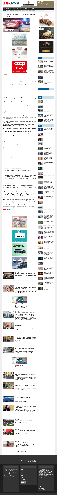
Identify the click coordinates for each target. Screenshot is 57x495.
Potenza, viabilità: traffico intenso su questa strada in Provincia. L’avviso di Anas (48, 106)
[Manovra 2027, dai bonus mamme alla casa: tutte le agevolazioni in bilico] (40, 62)
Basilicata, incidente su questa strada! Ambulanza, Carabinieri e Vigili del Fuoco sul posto (49, 134)
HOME (4, 8)
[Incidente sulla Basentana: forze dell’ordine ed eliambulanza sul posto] (40, 183)
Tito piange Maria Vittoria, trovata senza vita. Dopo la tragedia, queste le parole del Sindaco (48, 197)
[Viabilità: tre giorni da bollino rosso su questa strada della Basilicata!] (40, 207)
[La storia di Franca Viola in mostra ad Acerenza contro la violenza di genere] (8, 410)
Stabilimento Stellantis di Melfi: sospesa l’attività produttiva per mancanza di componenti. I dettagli (49, 227)
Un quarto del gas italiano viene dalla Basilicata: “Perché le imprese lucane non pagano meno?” (49, 101)
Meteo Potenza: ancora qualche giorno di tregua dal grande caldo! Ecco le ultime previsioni (49, 202)
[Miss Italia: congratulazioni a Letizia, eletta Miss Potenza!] (40, 144)
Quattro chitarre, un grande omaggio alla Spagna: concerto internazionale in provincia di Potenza (49, 111)
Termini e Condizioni (42, 479)
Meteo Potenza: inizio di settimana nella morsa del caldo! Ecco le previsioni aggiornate (49, 115)
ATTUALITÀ (7, 8)
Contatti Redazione (42, 484)
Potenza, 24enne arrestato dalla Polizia (22, 397)
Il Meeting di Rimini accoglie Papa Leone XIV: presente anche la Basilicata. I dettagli (48, 129)
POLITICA (11, 8)
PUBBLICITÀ (33, 8)
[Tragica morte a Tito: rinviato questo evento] (40, 238)
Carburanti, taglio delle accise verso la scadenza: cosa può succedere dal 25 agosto (49, 168)
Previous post (17, 451)
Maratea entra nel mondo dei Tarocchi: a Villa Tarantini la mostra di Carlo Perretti (49, 158)
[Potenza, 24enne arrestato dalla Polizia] (8, 401)
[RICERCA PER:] (49, 10)
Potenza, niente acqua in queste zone (21, 442)
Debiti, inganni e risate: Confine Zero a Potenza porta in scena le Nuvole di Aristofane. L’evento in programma (48, 258)
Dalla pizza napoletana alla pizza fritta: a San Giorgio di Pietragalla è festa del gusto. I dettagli (48, 248)
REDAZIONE (29, 8)
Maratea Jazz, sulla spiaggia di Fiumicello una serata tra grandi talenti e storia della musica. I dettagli (49, 120)
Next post (23, 451)
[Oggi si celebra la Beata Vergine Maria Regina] (40, 173)
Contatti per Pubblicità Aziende (44, 477)
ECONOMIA (14, 8)
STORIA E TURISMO (25, 8)
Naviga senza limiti (42, 486)
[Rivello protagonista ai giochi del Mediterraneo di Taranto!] (40, 149)
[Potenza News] (11, 3)
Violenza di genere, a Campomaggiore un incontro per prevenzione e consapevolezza (48, 288)
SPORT (17, 8)
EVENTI (20, 8)
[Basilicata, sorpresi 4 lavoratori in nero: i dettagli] (40, 164)
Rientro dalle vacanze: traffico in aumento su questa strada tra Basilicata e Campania (48, 153)
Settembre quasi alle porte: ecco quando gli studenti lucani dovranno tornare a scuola (49, 232)
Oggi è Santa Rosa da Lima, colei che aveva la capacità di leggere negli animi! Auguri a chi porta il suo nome (49, 139)
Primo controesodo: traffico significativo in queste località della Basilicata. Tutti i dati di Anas (49, 77)
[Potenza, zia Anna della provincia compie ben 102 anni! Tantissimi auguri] (8, 328)
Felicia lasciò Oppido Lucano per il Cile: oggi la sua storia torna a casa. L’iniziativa (48, 211)
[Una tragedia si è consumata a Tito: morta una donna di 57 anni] (40, 274)
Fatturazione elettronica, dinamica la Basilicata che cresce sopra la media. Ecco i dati (49, 66)
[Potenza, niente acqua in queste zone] (8, 446)
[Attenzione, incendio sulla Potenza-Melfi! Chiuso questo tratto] (40, 193)
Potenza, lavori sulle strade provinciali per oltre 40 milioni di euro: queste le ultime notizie (49, 268)
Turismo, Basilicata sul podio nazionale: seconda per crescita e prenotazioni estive (49, 278)
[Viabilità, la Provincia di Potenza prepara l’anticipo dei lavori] (8, 378)
